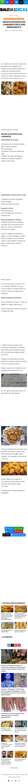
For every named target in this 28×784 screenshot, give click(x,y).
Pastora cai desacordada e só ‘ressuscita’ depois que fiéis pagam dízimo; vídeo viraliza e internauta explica (13, 668)
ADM (7, 30)
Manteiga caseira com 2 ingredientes (6, 729)
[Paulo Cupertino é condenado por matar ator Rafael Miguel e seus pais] (7, 754)
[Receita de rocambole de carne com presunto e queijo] (7, 738)
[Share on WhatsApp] (2, 2)
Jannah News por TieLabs (14, 777)
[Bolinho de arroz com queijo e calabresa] (21, 625)
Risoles (14, 19)
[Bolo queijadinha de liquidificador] (7, 625)
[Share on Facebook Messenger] (16, 2)
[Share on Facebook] (7, 2)
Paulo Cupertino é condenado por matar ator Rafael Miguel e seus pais (6, 761)
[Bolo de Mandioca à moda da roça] (21, 754)
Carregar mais (14, 768)
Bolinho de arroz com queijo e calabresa (20, 631)
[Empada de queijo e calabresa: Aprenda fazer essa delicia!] (21, 738)
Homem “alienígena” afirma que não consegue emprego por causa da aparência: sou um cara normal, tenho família (13, 692)
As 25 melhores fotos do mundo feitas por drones (20, 730)
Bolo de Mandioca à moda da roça (20, 760)
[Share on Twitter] (21, 2)
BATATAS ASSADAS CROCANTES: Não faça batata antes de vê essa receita (21, 616)
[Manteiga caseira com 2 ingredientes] (7, 723)
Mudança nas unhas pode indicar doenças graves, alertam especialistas (13, 715)
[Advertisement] (14, 48)
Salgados (20, 19)
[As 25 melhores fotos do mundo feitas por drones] (21, 723)
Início (11, 15)
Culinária (16, 15)
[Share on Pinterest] (11, 2)
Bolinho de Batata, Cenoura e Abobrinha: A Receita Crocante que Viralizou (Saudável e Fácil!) (7, 616)
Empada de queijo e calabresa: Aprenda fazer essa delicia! (20, 744)
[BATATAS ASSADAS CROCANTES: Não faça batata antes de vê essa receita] (21, 608)
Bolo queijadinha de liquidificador (6, 631)
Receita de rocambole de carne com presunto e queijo (6, 745)
